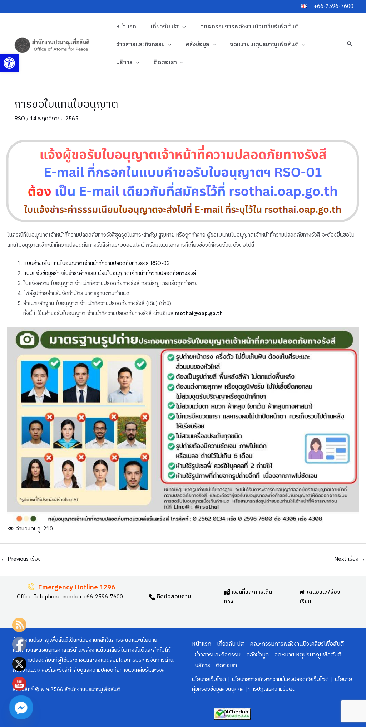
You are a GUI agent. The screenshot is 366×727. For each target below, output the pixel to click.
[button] (9, 63)
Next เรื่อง (349, 559)
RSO (19, 118)
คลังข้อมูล (197, 44)
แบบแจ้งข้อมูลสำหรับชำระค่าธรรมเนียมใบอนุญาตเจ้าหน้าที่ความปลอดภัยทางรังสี (109, 273)
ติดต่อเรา (165, 62)
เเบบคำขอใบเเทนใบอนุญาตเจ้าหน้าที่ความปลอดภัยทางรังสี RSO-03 (96, 263)
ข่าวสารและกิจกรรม (140, 44)
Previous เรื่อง (21, 559)
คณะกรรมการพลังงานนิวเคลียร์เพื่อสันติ (249, 27)
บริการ (124, 62)
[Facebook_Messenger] (21, 707)
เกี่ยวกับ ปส (164, 27)
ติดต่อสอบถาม (173, 596)
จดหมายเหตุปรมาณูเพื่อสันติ (264, 44)
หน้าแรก (126, 27)
